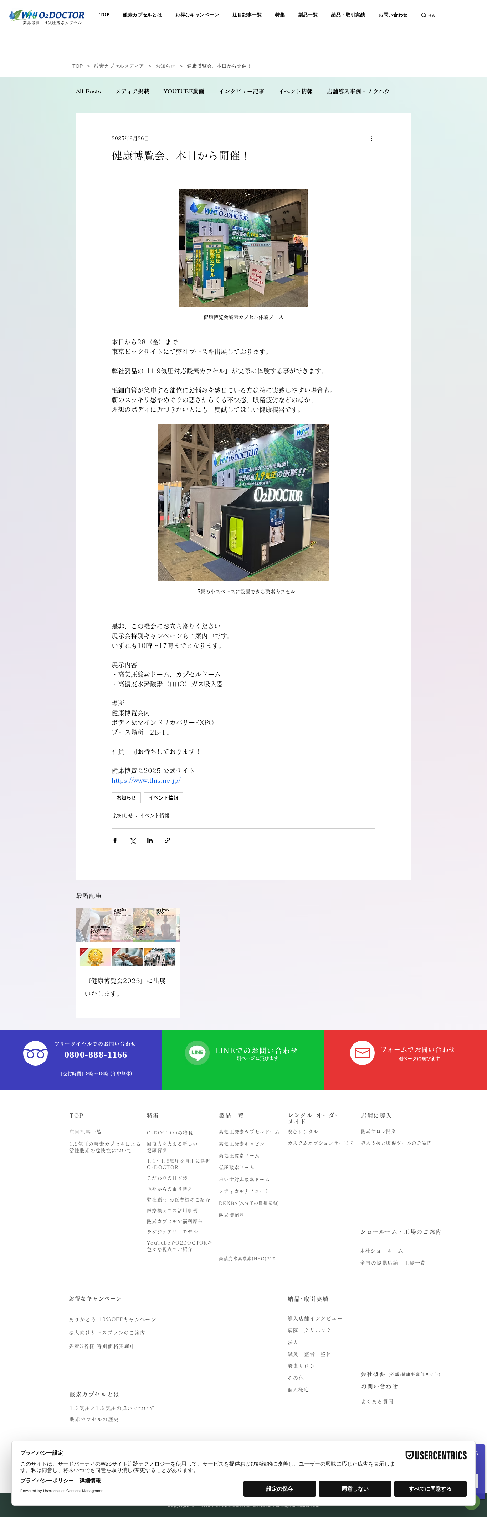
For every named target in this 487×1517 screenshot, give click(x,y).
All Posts (88, 91)
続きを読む (341, 91)
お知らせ (165, 66)
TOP (77, 66)
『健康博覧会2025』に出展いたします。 (125, 987)
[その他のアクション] (371, 138)
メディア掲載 (132, 91)
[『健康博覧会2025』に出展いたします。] (128, 937)
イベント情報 (295, 91)
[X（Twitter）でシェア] (132, 840)
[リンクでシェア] (167, 840)
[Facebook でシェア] (115, 840)
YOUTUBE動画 (184, 91)
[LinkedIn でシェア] (150, 840)
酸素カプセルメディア (119, 66)
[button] (144, 15)
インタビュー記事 (241, 91)
